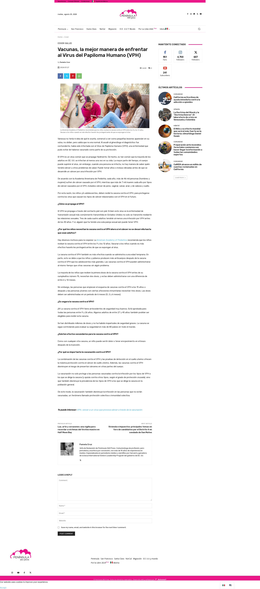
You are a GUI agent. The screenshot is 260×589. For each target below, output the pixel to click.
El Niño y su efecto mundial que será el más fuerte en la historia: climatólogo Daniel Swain (187, 132)
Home (60, 37)
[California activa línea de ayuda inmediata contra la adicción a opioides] (165, 98)
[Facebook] (187, 14)
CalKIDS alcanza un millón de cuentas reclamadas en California (188, 167)
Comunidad (178, 94)
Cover (66, 37)
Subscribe (165, 67)
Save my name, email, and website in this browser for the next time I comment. (93, 527)
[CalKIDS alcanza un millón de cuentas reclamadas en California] (165, 165)
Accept (3, 587)
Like (165, 51)
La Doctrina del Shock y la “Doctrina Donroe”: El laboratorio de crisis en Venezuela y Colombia (186, 116)
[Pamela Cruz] (69, 452)
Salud (68, 43)
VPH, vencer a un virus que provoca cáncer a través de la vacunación (109, 410)
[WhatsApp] (79, 76)
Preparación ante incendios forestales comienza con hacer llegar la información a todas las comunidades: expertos (188, 150)
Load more (179, 177)
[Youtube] (200, 14)
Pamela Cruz (65, 62)
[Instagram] (191, 14)
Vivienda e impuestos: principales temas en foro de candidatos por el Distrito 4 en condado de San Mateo (130, 429)
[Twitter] (197, 14)
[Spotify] (194, 14)
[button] (199, 29)
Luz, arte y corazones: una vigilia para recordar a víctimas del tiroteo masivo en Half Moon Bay (79, 429)
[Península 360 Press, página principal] (128, 14)
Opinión (177, 109)
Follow (180, 51)
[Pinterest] (73, 76)
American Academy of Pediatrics (112, 240)
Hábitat (177, 125)
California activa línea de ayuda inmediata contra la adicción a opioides (187, 99)
